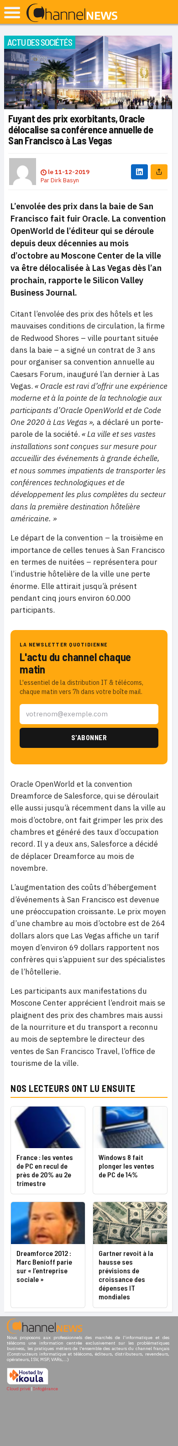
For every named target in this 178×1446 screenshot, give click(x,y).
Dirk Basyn (65, 180)
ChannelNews (71, 13)
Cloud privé (18, 1389)
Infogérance (45, 1389)
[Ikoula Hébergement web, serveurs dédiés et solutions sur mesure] (27, 1383)
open (12, 12)
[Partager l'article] (159, 171)
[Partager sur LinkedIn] (139, 171)
